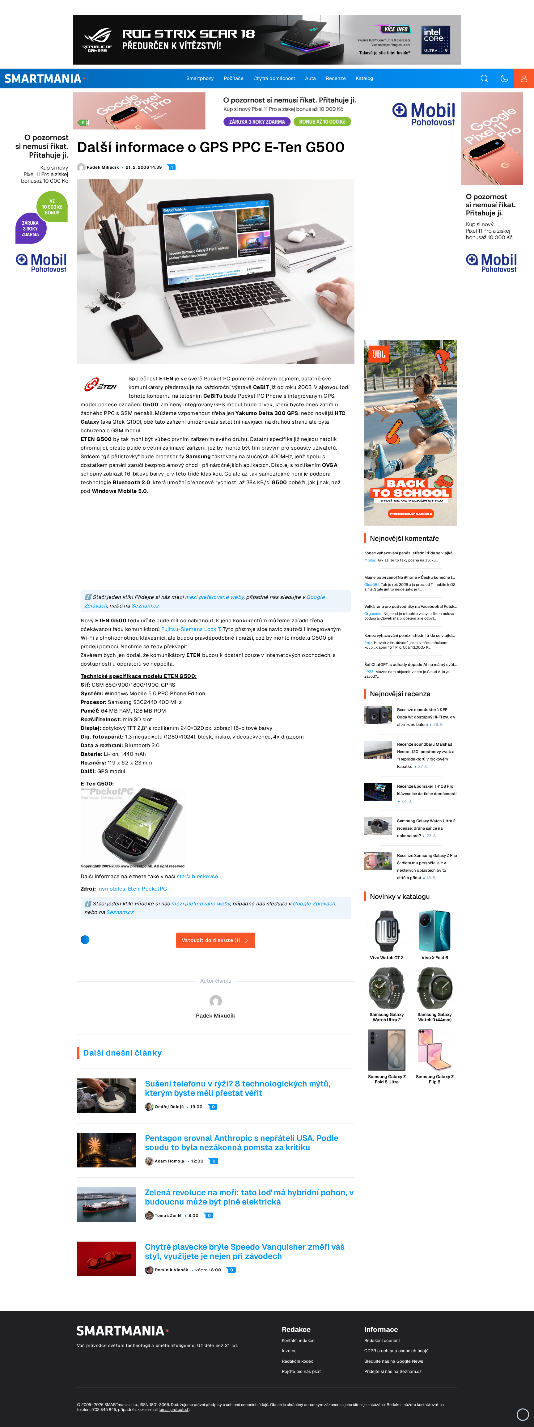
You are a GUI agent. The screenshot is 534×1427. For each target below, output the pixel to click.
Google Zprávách (314, 903)
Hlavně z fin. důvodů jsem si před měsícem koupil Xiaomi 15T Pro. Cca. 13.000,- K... (405, 645)
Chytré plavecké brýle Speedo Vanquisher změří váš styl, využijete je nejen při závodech (245, 1251)
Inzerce (289, 1350)
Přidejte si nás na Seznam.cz (393, 1371)
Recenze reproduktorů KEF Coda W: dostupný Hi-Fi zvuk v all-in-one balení (426, 717)
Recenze (336, 78)
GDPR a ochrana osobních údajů (396, 1350)
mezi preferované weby (214, 597)
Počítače (234, 78)
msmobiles (111, 888)
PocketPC (154, 888)
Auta (310, 78)
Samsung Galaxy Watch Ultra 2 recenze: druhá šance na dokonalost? (426, 828)
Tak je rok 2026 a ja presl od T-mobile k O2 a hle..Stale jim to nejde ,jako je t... (409, 587)
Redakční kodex (297, 1361)
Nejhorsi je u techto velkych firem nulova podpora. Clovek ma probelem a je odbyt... (409, 616)
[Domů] (45, 78)
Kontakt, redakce (298, 1340)
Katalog (364, 78)
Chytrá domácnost (274, 78)
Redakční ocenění (382, 1340)
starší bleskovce (197, 876)
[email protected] (174, 1409)
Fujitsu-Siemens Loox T (190, 629)
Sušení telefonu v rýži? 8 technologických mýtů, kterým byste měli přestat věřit (237, 1088)
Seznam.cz (145, 605)
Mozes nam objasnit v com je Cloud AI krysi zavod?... (407, 674)
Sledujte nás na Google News (393, 1361)
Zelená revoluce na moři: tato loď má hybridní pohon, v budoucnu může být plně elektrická (249, 1197)
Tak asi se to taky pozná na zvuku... (401, 560)
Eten (134, 888)
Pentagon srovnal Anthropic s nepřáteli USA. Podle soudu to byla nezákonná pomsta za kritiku (241, 1143)
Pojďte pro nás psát (301, 1371)
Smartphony (200, 78)
